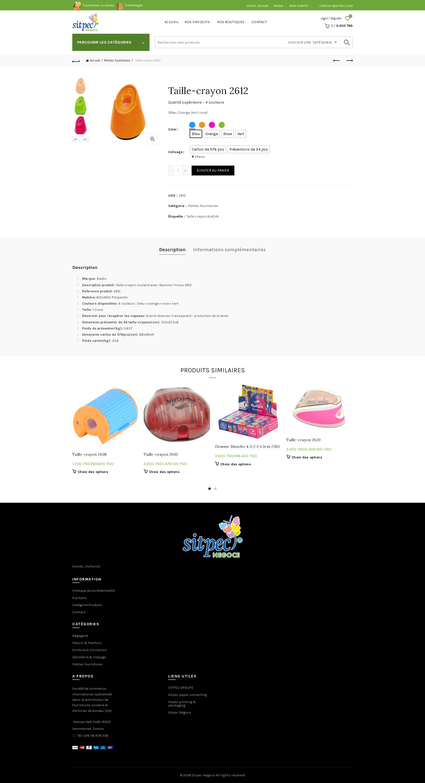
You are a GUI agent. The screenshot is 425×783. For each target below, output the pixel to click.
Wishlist (350, 16)
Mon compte (299, 6)
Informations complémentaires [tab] (229, 249)
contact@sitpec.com (336, 6)
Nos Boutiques (230, 22)
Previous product (337, 61)
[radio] (196, 134)
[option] (81, 87)
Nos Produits (197, 22)
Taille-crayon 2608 (89, 454)
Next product (349, 61)
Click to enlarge (152, 139)
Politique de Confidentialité (93, 591)
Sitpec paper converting (187, 695)
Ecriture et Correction (89, 650)
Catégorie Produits (87, 605)
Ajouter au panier (213, 170)
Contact (259, 22)
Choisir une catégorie (310, 42)
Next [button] (85, 139)
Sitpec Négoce (179, 712)
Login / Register (331, 18)
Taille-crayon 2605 (161, 454)
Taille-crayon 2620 (303, 440)
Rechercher (346, 42)
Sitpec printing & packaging (182, 703)
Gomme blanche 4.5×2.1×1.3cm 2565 (247, 446)
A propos (79, 598)
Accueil (172, 22)
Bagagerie (80, 636)
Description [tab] (172, 249)
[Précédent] (76, 61)
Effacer (200, 156)
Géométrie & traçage (89, 657)
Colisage (175, 152)
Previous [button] (76, 139)
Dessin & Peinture (87, 643)
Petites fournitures (117, 60)
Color (172, 129)
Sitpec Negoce (203, 775)
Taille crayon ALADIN (202, 216)
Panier (278, 6)
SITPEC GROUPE (258, 6)
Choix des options (93, 472)
